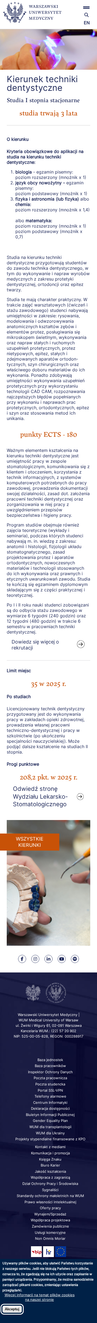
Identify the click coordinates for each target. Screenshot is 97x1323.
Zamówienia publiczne (50, 1226)
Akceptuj (12, 1309)
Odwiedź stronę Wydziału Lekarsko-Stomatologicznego (40, 796)
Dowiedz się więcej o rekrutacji (35, 645)
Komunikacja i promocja (50, 1153)
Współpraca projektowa (50, 1220)
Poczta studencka (50, 1084)
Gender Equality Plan (50, 1120)
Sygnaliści (50, 1190)
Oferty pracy (50, 1208)
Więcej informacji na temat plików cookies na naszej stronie (40, 1297)
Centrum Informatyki (50, 1102)
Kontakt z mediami (50, 1147)
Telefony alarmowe (50, 1096)
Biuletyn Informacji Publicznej (50, 1114)
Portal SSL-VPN (50, 1090)
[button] (79, 7)
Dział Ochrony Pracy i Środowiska (50, 1183)
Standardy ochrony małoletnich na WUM (50, 1196)
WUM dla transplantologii (50, 1127)
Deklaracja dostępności (50, 1108)
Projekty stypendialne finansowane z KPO (50, 1139)
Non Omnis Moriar (50, 1238)
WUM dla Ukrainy (50, 1133)
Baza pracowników (50, 1066)
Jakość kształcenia (50, 1171)
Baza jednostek (50, 1060)
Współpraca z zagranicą (50, 1177)
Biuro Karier (50, 1165)
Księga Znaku (50, 1159)
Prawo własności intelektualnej (50, 1202)
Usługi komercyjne (50, 1232)
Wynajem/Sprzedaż (50, 1214)
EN (87, 22)
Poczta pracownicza (50, 1078)
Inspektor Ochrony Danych (50, 1072)
